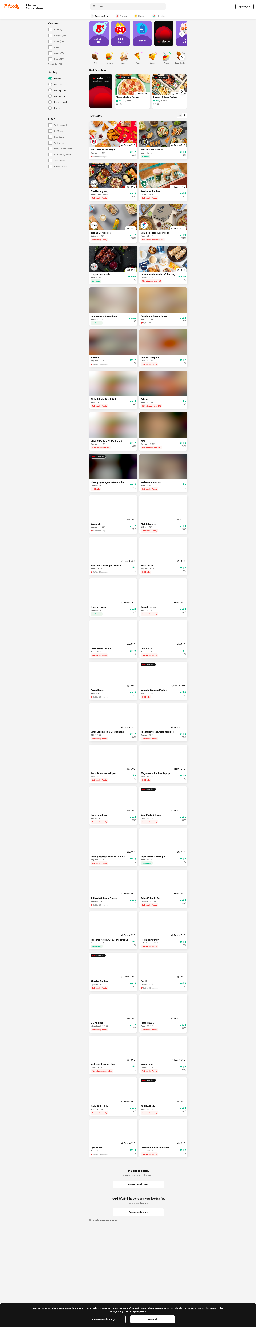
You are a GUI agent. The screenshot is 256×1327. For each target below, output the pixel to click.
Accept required (136, 1311)
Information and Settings (103, 1319)
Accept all (152, 1319)
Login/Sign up (244, 6)
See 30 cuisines (55, 64)
